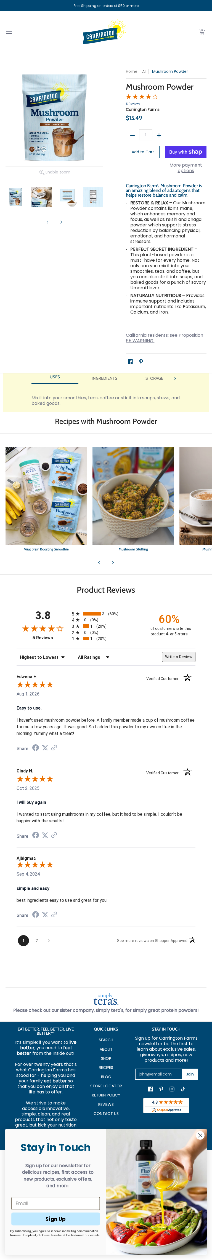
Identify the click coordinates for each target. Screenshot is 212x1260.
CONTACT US (106, 1113)
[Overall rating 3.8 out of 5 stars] (142, 98)
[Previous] (99, 563)
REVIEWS (106, 1104)
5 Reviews (133, 104)
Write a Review (178, 657)
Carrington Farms (143, 109)
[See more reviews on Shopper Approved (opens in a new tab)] (54, 748)
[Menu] (9, 31)
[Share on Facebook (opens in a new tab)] (35, 748)
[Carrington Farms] (104, 31)
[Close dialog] (200, 1135)
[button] (201, 31)
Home (131, 71)
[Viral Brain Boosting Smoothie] (46, 500)
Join (190, 1074)
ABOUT (106, 1049)
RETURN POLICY (106, 1095)
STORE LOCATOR (106, 1086)
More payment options (185, 167)
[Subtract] (132, 135)
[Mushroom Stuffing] (133, 500)
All (144, 71)
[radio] (106, 614)
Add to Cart (143, 152)
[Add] (159, 135)
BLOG (106, 1077)
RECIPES (106, 1067)
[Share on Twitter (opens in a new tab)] (45, 747)
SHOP (106, 1058)
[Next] (61, 222)
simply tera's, (110, 1010)
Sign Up (56, 1218)
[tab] (54, 379)
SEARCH (106, 1040)
